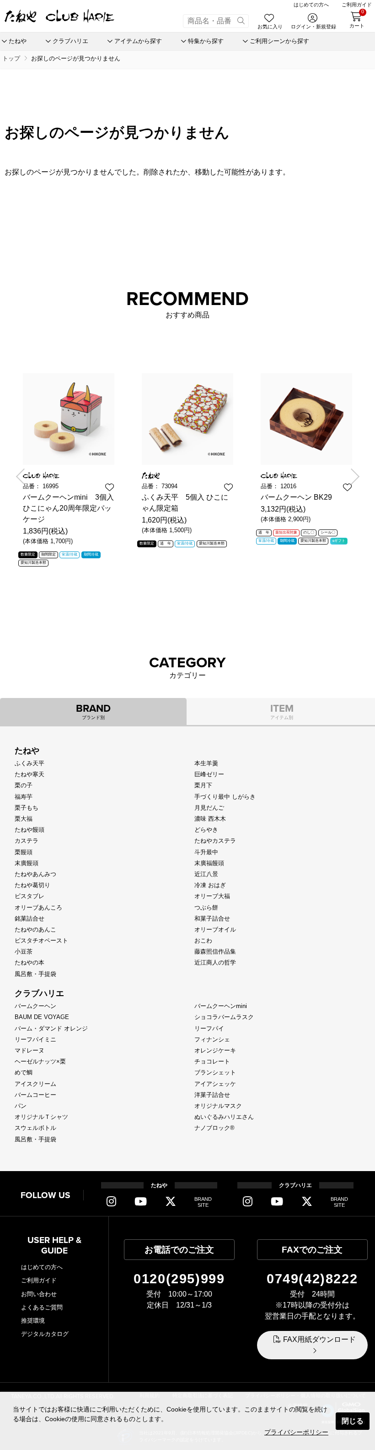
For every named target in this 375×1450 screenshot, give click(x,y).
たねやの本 (29, 962)
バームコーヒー (35, 1094)
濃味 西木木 (210, 818)
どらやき (206, 829)
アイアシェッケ (215, 1083)
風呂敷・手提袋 (35, 973)
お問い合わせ (39, 1294)
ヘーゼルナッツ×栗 (40, 1061)
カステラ (26, 840)
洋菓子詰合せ (212, 1094)
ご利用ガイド (39, 1280)
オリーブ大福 (212, 896)
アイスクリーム (35, 1083)
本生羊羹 (206, 763)
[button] (24, 477)
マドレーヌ (29, 1050)
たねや (27, 750)
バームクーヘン (35, 1006)
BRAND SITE (203, 1202)
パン (21, 1105)
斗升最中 (206, 852)
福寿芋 (23, 796)
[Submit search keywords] (241, 21)
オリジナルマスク (218, 1105)
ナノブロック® (214, 1127)
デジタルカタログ (45, 1333)
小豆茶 (23, 951)
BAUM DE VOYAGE (42, 1017)
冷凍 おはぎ (210, 885)
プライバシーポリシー (296, 1432)
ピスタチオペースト (41, 940)
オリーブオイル (215, 929)
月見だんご (209, 807)
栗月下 (203, 785)
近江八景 (206, 874)
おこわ (203, 940)
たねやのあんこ (35, 929)
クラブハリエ (39, 993)
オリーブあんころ (38, 907)
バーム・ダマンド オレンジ (51, 1028)
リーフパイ (209, 1028)
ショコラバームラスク (224, 1017)
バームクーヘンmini (220, 1006)
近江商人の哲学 (215, 962)
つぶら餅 (206, 907)
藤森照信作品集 (215, 951)
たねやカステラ (215, 840)
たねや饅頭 (29, 829)
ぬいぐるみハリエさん (224, 1116)
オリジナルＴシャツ (41, 1116)
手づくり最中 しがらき (225, 796)
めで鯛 (23, 1072)
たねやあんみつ (35, 874)
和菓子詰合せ (212, 918)
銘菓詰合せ (29, 918)
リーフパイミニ (35, 1039)
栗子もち (26, 807)
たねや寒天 (29, 774)
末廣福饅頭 (209, 863)
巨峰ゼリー (209, 774)
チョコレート (212, 1061)
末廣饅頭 (26, 863)
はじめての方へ (42, 1267)
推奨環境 (33, 1320)
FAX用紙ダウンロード (319, 1339)
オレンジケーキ (215, 1050)
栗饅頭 (23, 852)
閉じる (353, 1421)
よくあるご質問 (42, 1307)
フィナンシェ (212, 1039)
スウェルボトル (35, 1127)
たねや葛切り (32, 885)
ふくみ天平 (29, 763)
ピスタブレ (29, 896)
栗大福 (23, 818)
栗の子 (23, 785)
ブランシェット (215, 1072)
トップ (11, 58)
